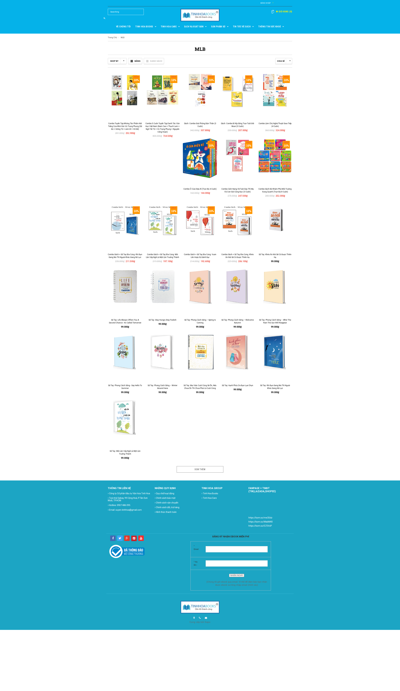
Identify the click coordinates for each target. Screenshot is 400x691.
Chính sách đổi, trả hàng (167, 507)
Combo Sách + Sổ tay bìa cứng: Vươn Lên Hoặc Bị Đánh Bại (200, 255)
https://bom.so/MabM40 (260, 521)
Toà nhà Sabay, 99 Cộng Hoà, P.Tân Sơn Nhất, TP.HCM (128, 499)
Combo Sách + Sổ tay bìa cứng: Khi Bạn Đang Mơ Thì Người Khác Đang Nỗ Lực (125, 255)
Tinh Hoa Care (209, 497)
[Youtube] (141, 538)
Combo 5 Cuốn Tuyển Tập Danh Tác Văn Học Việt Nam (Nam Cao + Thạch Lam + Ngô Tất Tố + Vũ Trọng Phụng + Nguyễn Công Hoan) (162, 127)
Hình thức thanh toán (166, 511)
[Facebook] (113, 538)
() (285, 11)
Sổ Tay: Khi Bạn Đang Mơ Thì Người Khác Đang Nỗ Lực (275, 386)
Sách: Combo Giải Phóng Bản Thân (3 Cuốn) (200, 124)
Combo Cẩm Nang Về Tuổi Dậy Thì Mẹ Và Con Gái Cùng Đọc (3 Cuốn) (237, 190)
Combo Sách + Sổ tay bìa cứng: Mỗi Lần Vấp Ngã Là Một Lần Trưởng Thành (162, 255)
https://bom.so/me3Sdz (260, 517)
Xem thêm (200, 469)
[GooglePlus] (127, 538)
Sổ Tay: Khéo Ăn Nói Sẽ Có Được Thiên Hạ (275, 255)
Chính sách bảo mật (165, 497)
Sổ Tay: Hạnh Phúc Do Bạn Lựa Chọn (237, 385)
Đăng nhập (265, 3)
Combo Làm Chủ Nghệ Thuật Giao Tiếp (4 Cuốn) (275, 124)
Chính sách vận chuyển (166, 502)
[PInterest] (134, 538)
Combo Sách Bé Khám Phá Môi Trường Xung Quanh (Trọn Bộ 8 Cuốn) (275, 190)
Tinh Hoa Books (210, 493)
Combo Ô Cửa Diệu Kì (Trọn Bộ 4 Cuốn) (200, 189)
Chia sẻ (281, 61)
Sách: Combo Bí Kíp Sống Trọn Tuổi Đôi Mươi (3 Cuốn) (237, 124)
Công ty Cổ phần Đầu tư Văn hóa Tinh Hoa (129, 493)
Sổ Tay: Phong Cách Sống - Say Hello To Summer (125, 386)
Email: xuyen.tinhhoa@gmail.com (125, 509)
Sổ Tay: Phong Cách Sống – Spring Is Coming (200, 321)
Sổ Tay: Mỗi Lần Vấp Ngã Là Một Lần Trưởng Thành (125, 452)
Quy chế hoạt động (164, 493)
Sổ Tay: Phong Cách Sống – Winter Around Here (162, 386)
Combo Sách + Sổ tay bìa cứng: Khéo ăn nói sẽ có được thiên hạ (237, 255)
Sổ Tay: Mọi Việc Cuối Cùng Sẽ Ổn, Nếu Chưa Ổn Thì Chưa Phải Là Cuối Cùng (200, 386)
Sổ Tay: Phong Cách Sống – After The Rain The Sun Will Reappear (275, 321)
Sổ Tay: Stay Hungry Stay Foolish (162, 320)
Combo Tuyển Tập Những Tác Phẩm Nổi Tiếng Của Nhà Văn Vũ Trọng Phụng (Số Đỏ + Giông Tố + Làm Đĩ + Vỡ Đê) (125, 126)
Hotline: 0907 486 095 (119, 505)
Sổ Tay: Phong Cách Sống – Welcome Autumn (237, 321)
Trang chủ (112, 37)
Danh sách (156, 61)
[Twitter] (120, 538)
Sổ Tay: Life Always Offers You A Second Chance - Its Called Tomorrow (125, 321)
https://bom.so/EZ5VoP (260, 526)
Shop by (114, 61)
